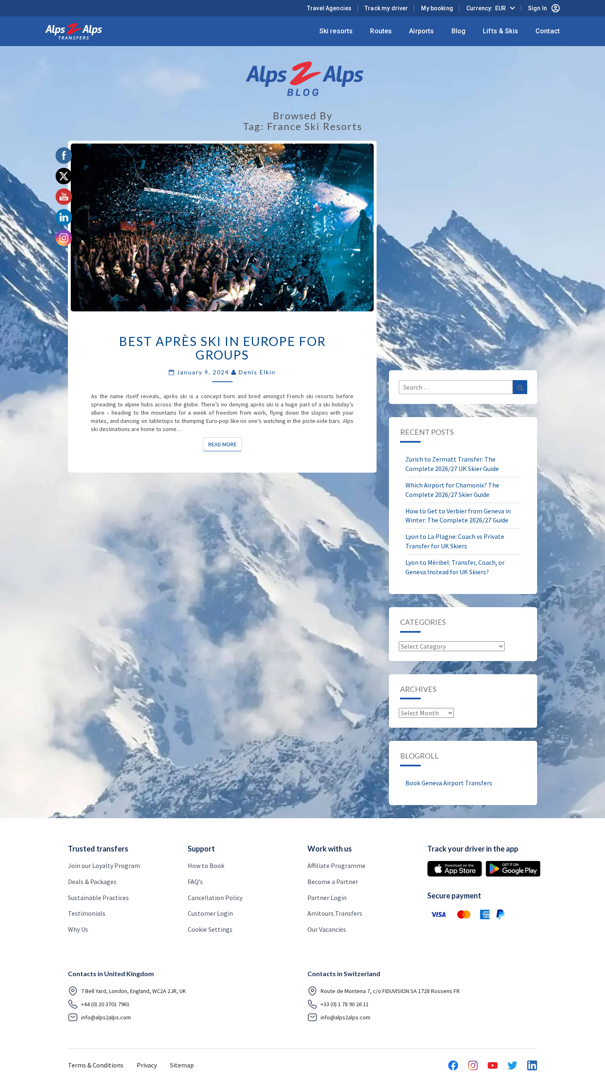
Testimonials (86, 913)
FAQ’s (195, 881)
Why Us (78, 929)
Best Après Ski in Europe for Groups (222, 348)
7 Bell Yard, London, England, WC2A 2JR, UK (133, 991)
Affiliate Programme (336, 865)
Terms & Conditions (95, 1065)
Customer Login (210, 913)
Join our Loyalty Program (104, 865)
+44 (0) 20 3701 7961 (105, 1004)
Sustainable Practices (98, 897)
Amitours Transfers (334, 913)
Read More (225, 444)
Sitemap (182, 1065)
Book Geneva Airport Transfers (448, 783)
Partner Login (327, 897)
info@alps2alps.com (106, 1017)
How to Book (206, 865)
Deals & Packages (92, 881)
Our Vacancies (326, 929)
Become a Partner (332, 881)
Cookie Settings (210, 929)
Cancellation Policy (215, 897)
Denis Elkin (257, 372)
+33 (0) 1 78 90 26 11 (345, 1004)
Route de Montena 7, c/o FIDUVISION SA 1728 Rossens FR (390, 991)
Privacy (147, 1065)
